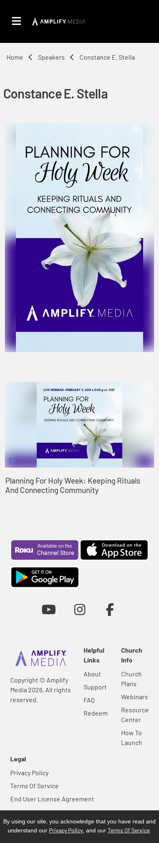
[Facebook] (110, 609)
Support (95, 687)
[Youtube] (49, 609)
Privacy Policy (29, 772)
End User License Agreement (52, 799)
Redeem (96, 713)
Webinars (134, 696)
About (92, 674)
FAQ (89, 700)
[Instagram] (80, 609)
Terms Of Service (34, 785)
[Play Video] (79, 424)
